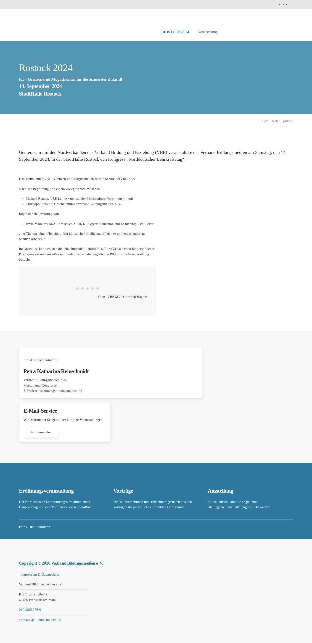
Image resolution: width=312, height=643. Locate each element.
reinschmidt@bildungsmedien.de (58, 390)
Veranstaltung (208, 32)
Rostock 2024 (176, 32)
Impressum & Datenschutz (40, 574)
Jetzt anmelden (41, 432)
